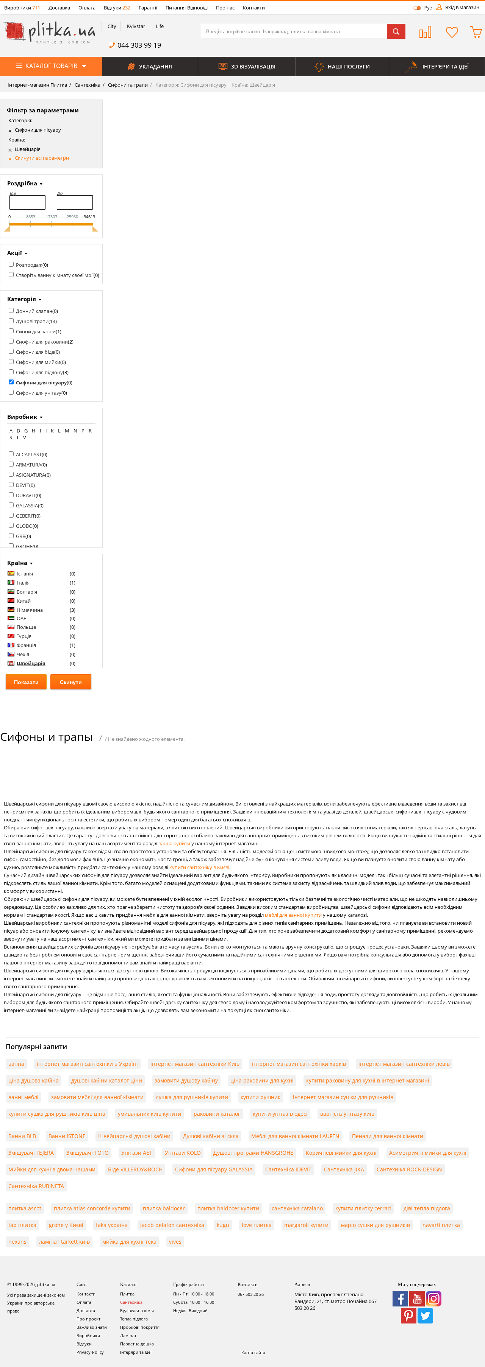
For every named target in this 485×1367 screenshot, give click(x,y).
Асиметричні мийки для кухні (427, 1152)
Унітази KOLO (183, 1152)
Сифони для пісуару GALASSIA (214, 1169)
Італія (23, 582)
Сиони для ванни (36, 331)
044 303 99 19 (139, 45)
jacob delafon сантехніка (172, 1225)
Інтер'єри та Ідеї (136, 1352)
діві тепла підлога (427, 1208)
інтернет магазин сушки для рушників (343, 1097)
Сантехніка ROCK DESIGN (409, 1169)
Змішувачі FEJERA (31, 1152)
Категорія (21, 299)
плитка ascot (24, 1208)
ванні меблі (23, 1097)
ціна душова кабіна (33, 1080)
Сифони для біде (35, 351)
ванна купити (174, 843)
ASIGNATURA (30, 474)
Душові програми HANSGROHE (253, 1152)
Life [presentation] (160, 26)
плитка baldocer (164, 1208)
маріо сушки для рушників (375, 1225)
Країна (17, 562)
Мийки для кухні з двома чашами (51, 1169)
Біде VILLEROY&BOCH (135, 1169)
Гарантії (148, 7)
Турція (24, 636)
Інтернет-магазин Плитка (37, 84)
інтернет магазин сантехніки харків (299, 1063)
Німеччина (30, 610)
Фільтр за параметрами (43, 110)
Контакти (254, 7)
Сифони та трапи (127, 84)
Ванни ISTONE (67, 1136)
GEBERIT (25, 515)
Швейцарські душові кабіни (134, 1136)
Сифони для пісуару (38, 130)
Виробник (22, 416)
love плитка (257, 1225)
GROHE (24, 546)
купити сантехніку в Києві (199, 867)
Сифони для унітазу (38, 392)
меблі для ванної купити (293, 914)
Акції (14, 253)
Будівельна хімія (137, 1310)
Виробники (22, 7)
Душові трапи (32, 321)
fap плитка (22, 1225)
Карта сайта (253, 1352)
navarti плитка (441, 1225)
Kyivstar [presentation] (136, 26)
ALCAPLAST (29, 454)
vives (175, 1241)
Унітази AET (136, 1152)
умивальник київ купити (149, 1113)
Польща (26, 627)
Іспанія (25, 573)
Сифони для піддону (39, 372)
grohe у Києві (66, 1225)
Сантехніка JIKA (344, 1169)
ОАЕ (21, 618)
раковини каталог (217, 1113)
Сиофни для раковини (42, 341)
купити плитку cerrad (363, 1208)
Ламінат (128, 1335)
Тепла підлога (134, 1319)
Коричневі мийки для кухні (341, 1152)
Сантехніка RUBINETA (36, 1186)
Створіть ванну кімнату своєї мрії (55, 275)
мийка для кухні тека (129, 1241)
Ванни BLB (22, 1136)
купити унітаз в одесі (280, 1113)
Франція (26, 645)
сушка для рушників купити (192, 1097)
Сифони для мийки (38, 362)
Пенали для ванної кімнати (387, 1136)
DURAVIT (26, 495)
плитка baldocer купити (228, 1208)
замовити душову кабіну (186, 1080)
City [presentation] (112, 26)
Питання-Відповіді (187, 7)
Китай (24, 600)
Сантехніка (87, 84)
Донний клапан (34, 311)
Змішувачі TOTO (87, 1152)
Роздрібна (22, 183)
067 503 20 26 (251, 1294)
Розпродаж (29, 264)
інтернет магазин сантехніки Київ (194, 1063)
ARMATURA (28, 464)
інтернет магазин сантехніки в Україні (87, 1063)
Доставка (59, 7)
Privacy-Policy (90, 1352)
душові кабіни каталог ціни (106, 1080)
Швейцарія (28, 149)
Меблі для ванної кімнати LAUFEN (295, 1136)
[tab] (111, 26)
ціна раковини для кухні (262, 1080)
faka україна (112, 1225)
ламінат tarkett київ (64, 1241)
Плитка (127, 1294)
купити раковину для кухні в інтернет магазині (367, 1080)
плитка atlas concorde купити (92, 1208)
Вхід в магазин (462, 7)
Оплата (86, 7)
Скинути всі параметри (42, 158)
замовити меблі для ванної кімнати (97, 1097)
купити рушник (260, 1097)
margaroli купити (306, 1225)
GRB (20, 536)
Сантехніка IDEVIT (288, 1169)
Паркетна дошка (137, 1344)
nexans (17, 1241)
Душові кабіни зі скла (211, 1136)
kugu (223, 1225)
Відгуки (117, 7)
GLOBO (24, 526)
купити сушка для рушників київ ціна (56, 1113)
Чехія (23, 654)
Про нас (225, 7)
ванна (16, 1063)
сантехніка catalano (297, 1208)
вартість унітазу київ (347, 1113)
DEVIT (22, 485)
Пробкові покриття (140, 1327)
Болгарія (27, 591)
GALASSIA (27, 505)
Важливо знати (92, 1327)
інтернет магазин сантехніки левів (404, 1063)
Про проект (88, 1319)
